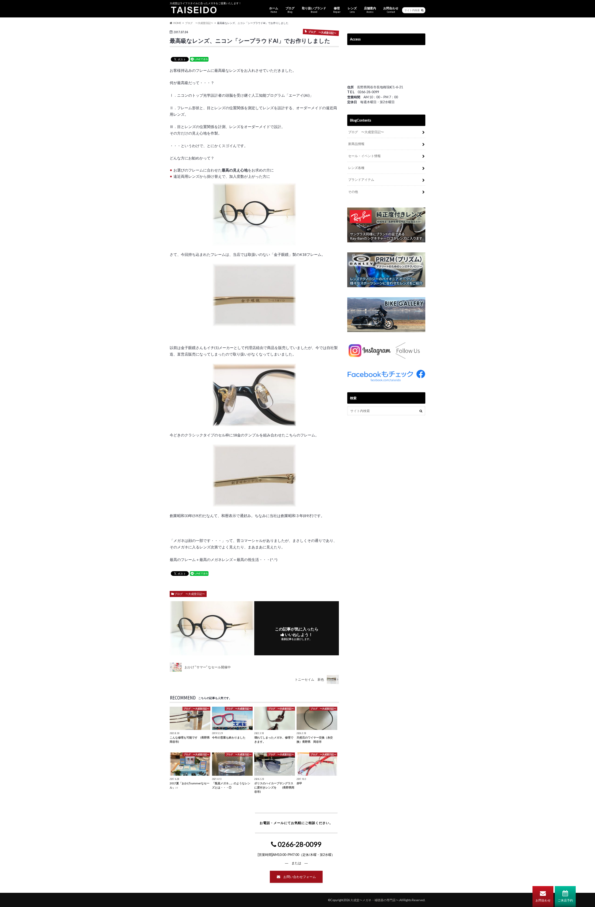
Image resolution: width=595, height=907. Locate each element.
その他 (353, 192)
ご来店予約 (565, 900)
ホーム (273, 9)
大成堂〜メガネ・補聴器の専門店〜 (374, 900)
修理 (336, 9)
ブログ (289, 9)
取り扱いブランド (314, 9)
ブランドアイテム (361, 179)
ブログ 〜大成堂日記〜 (189, 594)
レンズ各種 (356, 168)
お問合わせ (543, 900)
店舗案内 (370, 9)
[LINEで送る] (199, 59)
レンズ (352, 9)
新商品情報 (356, 144)
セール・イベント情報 (364, 156)
